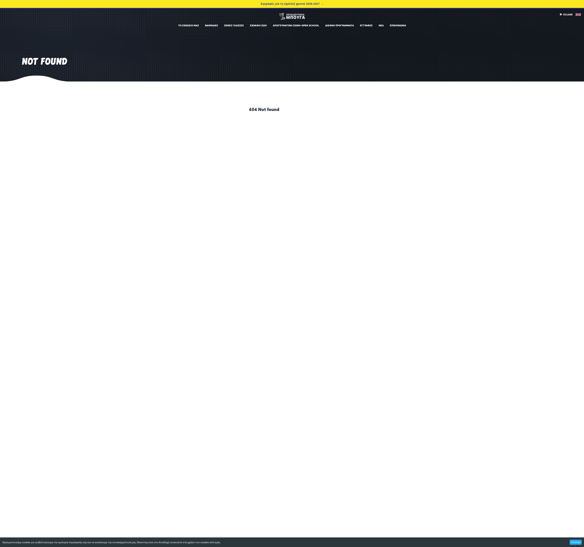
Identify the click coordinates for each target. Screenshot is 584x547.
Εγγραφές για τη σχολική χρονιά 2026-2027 (290, 3)
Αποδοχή (575, 542)
